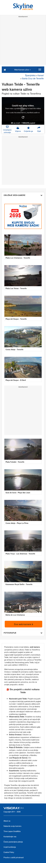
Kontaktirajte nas (10, 836)
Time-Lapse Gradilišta (12, 831)
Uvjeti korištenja (10, 847)
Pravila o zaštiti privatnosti (14, 857)
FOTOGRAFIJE (10, 632)
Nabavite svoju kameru (12, 826)
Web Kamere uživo (21, 69)
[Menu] (39, 70)
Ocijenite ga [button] (28, 131)
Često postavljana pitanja (13, 841)
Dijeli (39, 131)
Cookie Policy (9, 852)
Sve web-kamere (23, 624)
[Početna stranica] (5, 70)
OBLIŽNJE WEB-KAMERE (14, 195)
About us (7, 820)
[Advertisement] (23, 41)
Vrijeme (18, 131)
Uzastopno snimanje (7, 130)
